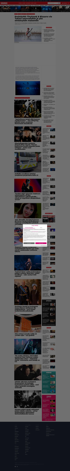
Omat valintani (29, 243)
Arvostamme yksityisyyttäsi (29, 227)
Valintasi (41, 227)
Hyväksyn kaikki (41, 243)
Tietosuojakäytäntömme (44, 245)
